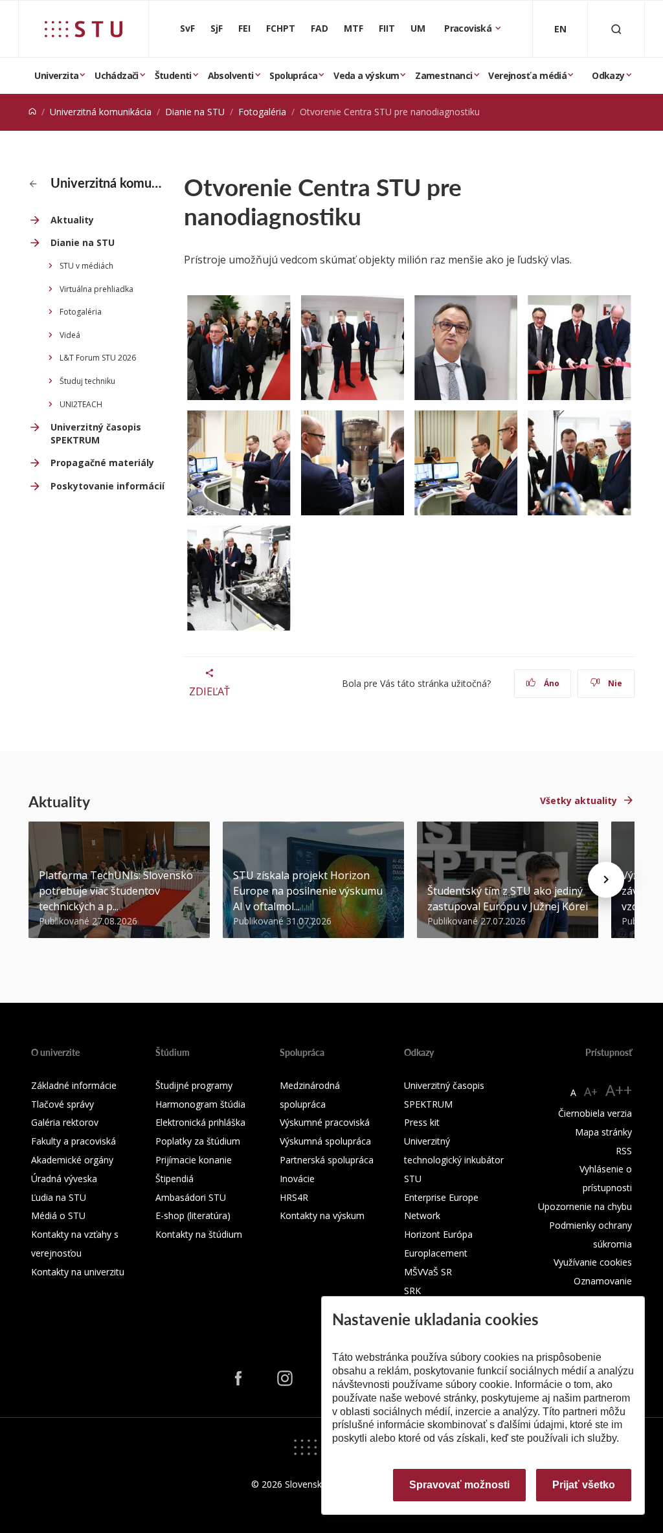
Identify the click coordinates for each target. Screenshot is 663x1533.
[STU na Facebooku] (238, 1378)
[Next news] (606, 880)
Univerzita (56, 75)
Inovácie (297, 1178)
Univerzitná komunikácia (101, 112)
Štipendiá (174, 1178)
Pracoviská (468, 28)
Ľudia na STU (58, 1197)
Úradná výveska (64, 1178)
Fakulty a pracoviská (73, 1141)
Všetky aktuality (578, 800)
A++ (618, 1090)
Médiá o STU (58, 1215)
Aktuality (72, 220)
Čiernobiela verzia (595, 1113)
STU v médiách (86, 265)
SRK (412, 1290)
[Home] (32, 112)
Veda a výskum (366, 75)
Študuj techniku (87, 380)
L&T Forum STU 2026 (98, 357)
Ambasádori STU (190, 1197)
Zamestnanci (443, 75)
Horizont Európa (438, 1234)
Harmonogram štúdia (200, 1104)
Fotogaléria (262, 112)
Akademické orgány (72, 1160)
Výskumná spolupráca (325, 1141)
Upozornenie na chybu (585, 1206)
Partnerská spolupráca (327, 1160)
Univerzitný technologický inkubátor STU (454, 1160)
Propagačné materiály (102, 462)
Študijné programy (193, 1085)
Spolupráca (293, 75)
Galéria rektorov (64, 1122)
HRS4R (294, 1197)
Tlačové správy (62, 1104)
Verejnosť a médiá (527, 75)
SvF (187, 28)
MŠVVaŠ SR (428, 1272)
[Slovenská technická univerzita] (83, 29)
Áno (550, 683)
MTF (353, 28)
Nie (614, 683)
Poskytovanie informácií (107, 486)
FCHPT (280, 28)
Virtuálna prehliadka (96, 289)
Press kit (422, 1122)
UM (417, 28)
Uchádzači (117, 75)
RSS (624, 1151)
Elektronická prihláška (200, 1122)
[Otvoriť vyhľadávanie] (616, 29)
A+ (591, 1091)
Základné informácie (74, 1085)
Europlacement (435, 1253)
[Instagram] (285, 1378)
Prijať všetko (583, 1484)
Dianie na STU (195, 112)
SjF (216, 28)
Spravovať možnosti (459, 1484)
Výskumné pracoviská (325, 1122)
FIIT (387, 28)
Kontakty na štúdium (198, 1234)
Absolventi (231, 75)
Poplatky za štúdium (197, 1141)
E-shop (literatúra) (192, 1215)
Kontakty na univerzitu (77, 1272)
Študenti (173, 75)
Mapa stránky (603, 1132)
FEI (244, 28)
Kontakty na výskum (322, 1215)
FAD (319, 28)
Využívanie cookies (593, 1262)
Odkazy (608, 75)
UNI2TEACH (81, 404)
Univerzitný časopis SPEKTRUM (96, 433)
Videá (70, 335)
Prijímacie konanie (193, 1160)
